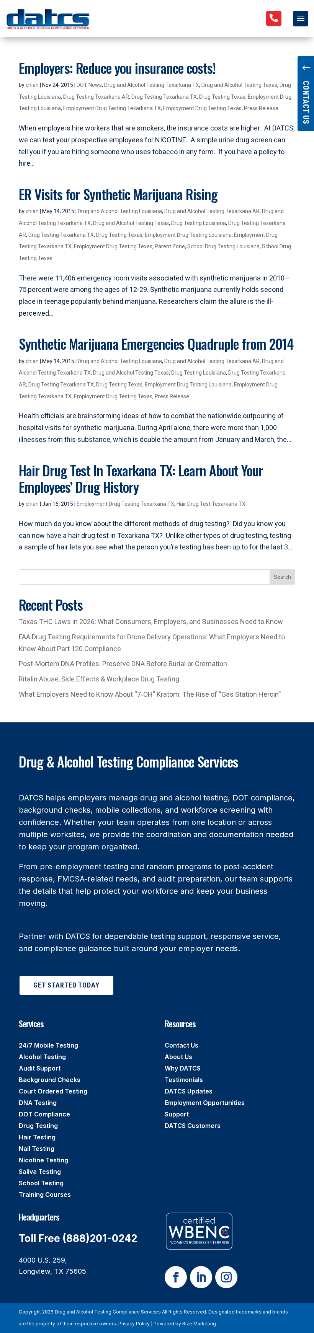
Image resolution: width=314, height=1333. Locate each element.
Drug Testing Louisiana (198, 223)
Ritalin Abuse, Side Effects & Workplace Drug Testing (99, 679)
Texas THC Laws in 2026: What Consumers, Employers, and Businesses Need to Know (151, 622)
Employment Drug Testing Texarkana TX (112, 108)
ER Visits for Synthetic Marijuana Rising (118, 194)
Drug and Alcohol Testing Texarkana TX (151, 85)
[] (273, 31)
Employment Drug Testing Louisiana (188, 235)
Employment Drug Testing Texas (202, 108)
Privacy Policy (134, 1323)
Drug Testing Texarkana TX (164, 97)
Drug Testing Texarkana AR (96, 97)
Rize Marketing (199, 1323)
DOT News (89, 85)
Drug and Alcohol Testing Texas (239, 85)
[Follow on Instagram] (226, 1277)
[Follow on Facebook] (176, 1277)
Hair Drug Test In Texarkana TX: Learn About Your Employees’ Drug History (141, 478)
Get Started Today (66, 985)
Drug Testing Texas (222, 97)
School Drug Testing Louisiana (223, 246)
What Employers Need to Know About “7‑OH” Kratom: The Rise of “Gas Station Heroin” (150, 694)
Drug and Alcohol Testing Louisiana (120, 211)
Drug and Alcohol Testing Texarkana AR (212, 211)
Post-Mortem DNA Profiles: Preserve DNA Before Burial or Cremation (123, 664)
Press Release (261, 108)
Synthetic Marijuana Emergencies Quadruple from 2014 (156, 343)
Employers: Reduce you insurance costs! (117, 67)
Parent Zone (170, 246)
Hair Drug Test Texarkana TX (211, 504)
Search (282, 577)
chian (32, 85)
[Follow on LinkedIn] (201, 1277)
